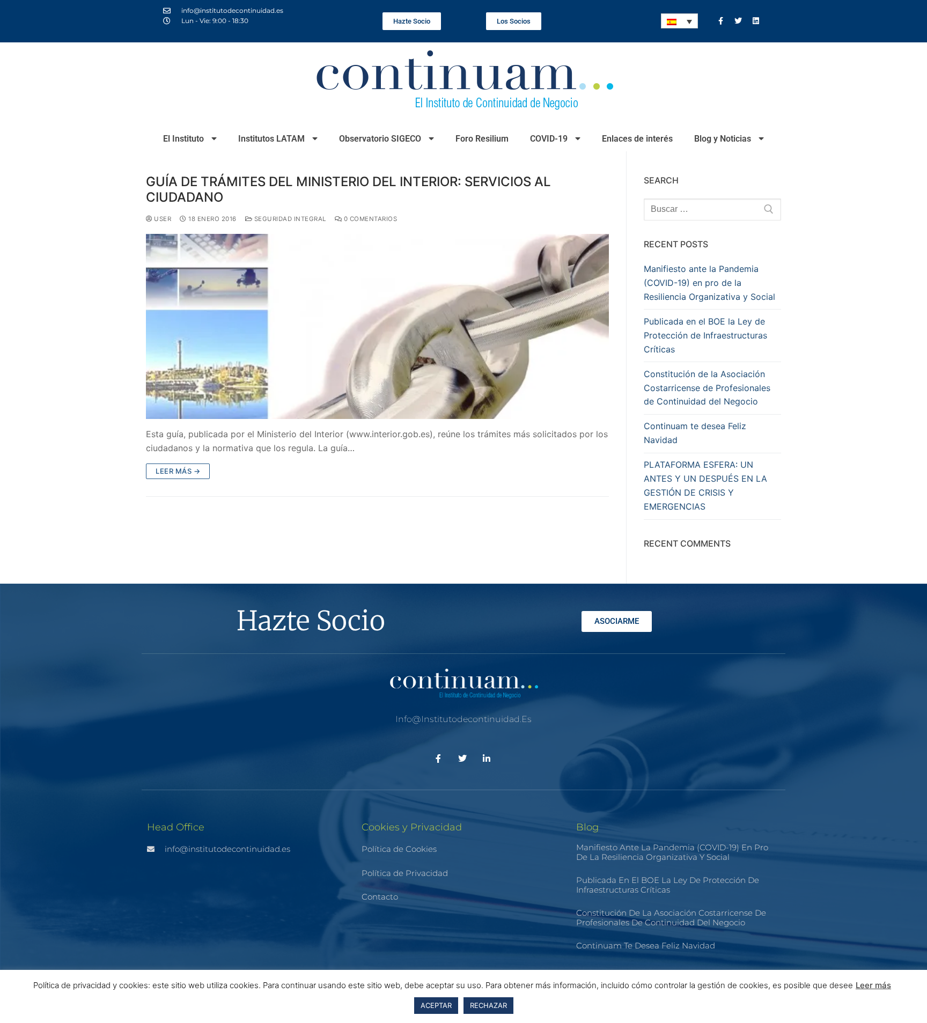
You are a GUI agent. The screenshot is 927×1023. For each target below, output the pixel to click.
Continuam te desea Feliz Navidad (695, 433)
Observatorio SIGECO (380, 139)
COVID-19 (549, 139)
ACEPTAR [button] (436, 1005)
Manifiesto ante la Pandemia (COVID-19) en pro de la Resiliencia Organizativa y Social (709, 282)
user (161, 219)
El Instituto (183, 139)
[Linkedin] (755, 20)
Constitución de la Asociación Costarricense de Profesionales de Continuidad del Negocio (707, 388)
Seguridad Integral (289, 219)
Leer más (873, 985)
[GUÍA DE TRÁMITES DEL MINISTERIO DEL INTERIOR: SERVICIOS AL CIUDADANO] (377, 326)
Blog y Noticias (722, 139)
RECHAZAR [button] (488, 1005)
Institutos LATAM (271, 139)
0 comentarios (369, 219)
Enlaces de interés (637, 139)
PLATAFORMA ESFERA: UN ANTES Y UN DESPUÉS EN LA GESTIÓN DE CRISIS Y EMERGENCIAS (705, 485)
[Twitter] (738, 20)
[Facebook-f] (720, 20)
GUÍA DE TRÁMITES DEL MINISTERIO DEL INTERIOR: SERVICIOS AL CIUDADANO (348, 189)
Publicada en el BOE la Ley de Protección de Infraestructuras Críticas (705, 335)
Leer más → (178, 471)
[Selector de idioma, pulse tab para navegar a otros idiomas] (679, 20)
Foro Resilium (482, 139)
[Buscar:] (712, 209)
